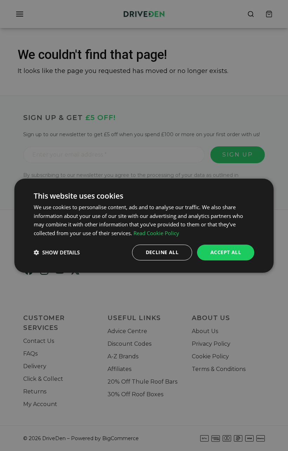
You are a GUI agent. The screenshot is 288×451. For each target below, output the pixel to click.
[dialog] (144, 225)
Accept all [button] (225, 252)
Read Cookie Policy (156, 233)
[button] (57, 252)
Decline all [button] (162, 252)
